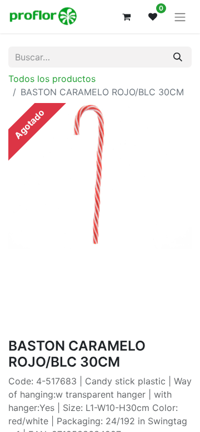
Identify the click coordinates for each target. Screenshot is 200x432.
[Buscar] (178, 57)
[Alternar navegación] (180, 16)
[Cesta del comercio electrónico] (126, 17)
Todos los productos (52, 78)
